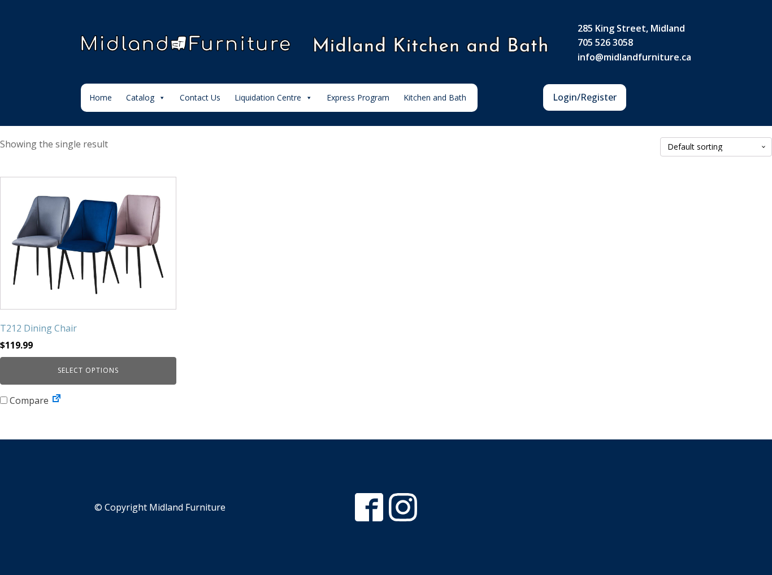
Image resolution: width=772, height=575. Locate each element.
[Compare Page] (56, 400)
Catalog (140, 97)
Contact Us (200, 97)
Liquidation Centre (268, 97)
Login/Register (585, 97)
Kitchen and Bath (435, 97)
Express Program (358, 97)
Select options (88, 370)
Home (100, 97)
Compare (28, 400)
